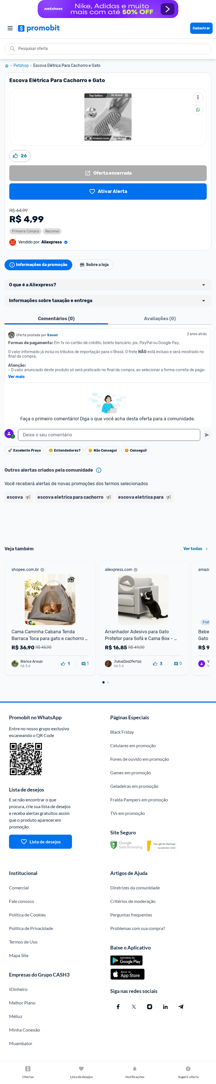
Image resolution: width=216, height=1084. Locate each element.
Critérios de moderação (133, 901)
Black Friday (122, 732)
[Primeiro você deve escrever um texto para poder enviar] (207, 434)
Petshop (21, 65)
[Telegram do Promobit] (181, 1007)
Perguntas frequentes (131, 914)
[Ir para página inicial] (9, 65)
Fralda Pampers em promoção (139, 799)
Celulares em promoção (133, 745)
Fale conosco (21, 901)
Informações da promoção (42, 264)
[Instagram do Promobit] (150, 1007)
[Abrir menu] (10, 28)
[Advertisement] (108, 522)
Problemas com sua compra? (137, 928)
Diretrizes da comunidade (135, 887)
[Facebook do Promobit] (118, 1007)
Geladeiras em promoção (134, 786)
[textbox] (109, 435)
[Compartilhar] (198, 110)
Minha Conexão (24, 1029)
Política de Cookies (27, 914)
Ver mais (16, 377)
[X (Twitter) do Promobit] (134, 1007)
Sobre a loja (97, 264)
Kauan (52, 335)
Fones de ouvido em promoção (139, 759)
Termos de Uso (23, 941)
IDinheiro (18, 989)
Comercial (19, 887)
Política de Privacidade (31, 928)
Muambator (20, 1043)
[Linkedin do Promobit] (165, 1007)
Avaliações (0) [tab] (160, 318)
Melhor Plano (22, 1002)
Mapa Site (18, 955)
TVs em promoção (127, 813)
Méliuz (15, 1016)
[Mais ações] (198, 97)
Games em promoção (130, 772)
